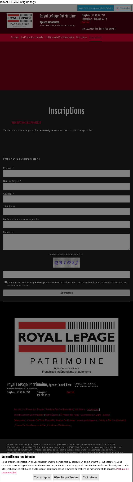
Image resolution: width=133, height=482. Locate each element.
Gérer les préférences (66, 477)
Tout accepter (42, 477)
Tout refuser (90, 477)
